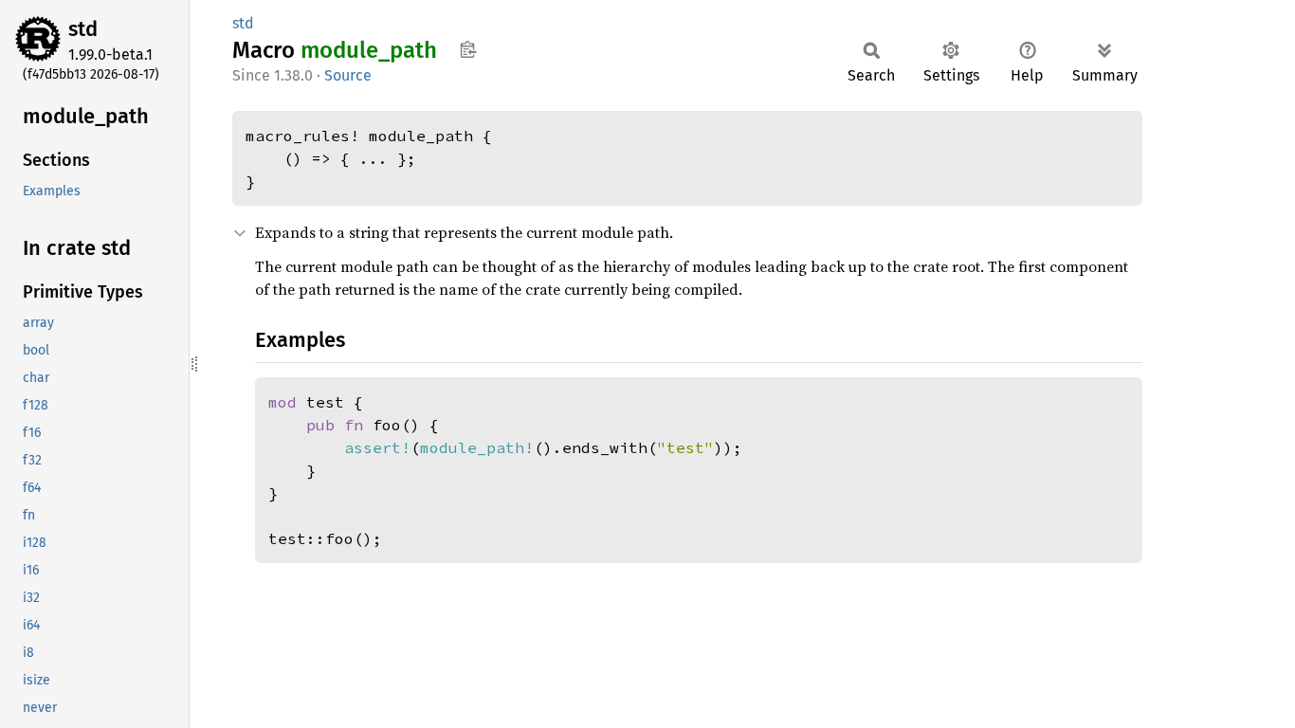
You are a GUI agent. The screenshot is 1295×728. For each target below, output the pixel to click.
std (83, 29)
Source (348, 75)
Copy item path (467, 49)
